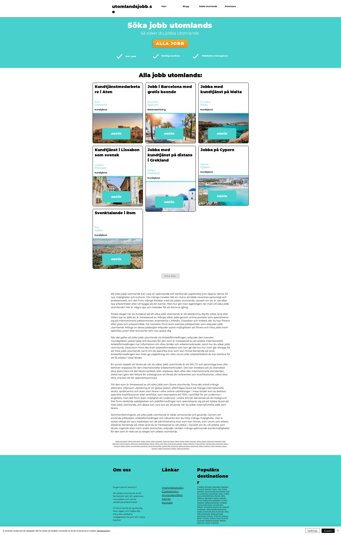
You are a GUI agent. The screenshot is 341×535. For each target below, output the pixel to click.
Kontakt (167, 502)
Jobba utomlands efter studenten (210, 511)
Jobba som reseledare (214, 441)
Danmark (201, 523)
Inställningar (312, 530)
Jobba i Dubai (201, 441)
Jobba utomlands (121, 441)
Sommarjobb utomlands (139, 446)
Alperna (210, 516)
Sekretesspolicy (103, 530)
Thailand (200, 503)
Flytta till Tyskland (221, 516)
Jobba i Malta (145, 441)
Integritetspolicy (173, 487)
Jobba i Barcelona (134, 441)
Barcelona (209, 498)
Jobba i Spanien (190, 441)
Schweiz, (208, 487)
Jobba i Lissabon (156, 441)
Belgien (223, 520)
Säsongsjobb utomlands (216, 509)
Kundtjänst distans (211, 507)
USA (219, 489)
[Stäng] (337, 531)
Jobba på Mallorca (183, 448)
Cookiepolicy (170, 491)
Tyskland (200, 487)
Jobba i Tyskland (204, 446)
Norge (199, 500)
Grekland (223, 503)
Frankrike (215, 523)
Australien (216, 487)
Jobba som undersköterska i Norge (142, 444)
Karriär (166, 498)
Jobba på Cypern (168, 441)
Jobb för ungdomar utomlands (213, 492)
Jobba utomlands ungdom (167, 448)
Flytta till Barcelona (205, 505)
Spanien (208, 489)
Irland (208, 523)
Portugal (200, 489)
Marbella (224, 487)
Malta (223, 496)
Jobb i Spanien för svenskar (173, 444)
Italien (220, 494)
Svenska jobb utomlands (214, 444)
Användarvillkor (172, 495)
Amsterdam (218, 505)
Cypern (224, 500)
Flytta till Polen (200, 444)
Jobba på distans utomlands (188, 446)
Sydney (213, 518)
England (215, 520)
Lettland (208, 520)
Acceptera (328, 530)
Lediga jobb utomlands (170, 446)
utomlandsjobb (130, 6)
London (206, 518)
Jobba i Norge (179, 441)
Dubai (224, 489)
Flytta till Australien (154, 446)
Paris (218, 518)
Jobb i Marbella (216, 446)
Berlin (199, 518)
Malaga (200, 507)
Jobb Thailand (125, 444)
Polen (214, 489)
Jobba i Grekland (188, 444)
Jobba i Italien (125, 446)
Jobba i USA (159, 444)
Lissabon (200, 491)
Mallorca (200, 498)
